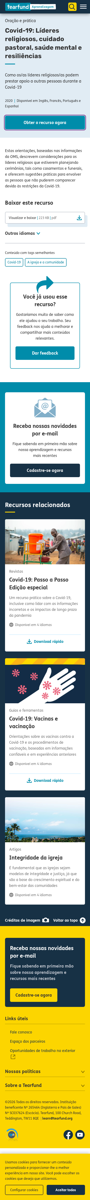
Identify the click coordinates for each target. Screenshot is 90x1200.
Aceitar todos (65, 1190)
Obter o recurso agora (45, 122)
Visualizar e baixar (32, 218)
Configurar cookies (24, 1190)
